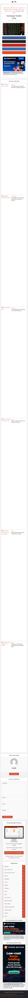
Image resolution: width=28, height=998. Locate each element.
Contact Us (21, 995)
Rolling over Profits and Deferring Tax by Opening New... (17, 645)
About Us (3, 994)
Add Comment (11, 20)
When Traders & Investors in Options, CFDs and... (18, 421)
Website (4, 810)
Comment (4, 783)
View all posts (14, 774)
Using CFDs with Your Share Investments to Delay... (17, 533)
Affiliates (14, 994)
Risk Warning (8, 994)
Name (4, 797)
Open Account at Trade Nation (14, 853)
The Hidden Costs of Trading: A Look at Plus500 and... (18, 310)
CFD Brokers (14, 196)
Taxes (12, 419)
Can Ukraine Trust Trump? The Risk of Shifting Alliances (18, 86)
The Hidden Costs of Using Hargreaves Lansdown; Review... (17, 199)
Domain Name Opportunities (7, 995)
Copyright (16, 995)
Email (4, 804)
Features (13, 84)
